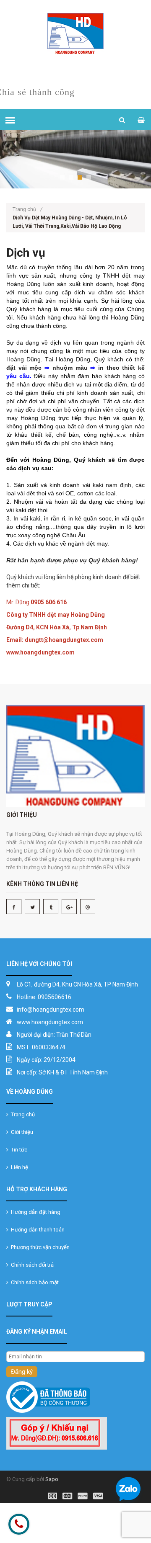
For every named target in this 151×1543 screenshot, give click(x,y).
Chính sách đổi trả (31, 1265)
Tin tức (17, 1149)
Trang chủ (27, 209)
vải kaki (31, 518)
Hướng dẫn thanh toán (36, 1229)
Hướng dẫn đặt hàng (34, 1212)
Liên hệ (18, 1167)
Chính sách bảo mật (33, 1282)
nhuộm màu (71, 367)
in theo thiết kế (121, 367)
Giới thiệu (20, 1132)
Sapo (51, 1479)
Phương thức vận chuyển (39, 1247)
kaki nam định (110, 485)
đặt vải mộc (24, 367)
